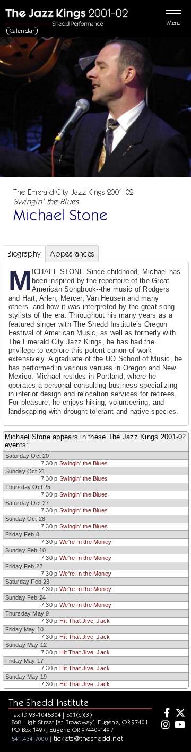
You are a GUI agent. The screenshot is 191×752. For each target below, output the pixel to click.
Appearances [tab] (72, 254)
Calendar (22, 30)
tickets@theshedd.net (89, 738)
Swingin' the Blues (83, 463)
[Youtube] (179, 725)
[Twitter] (179, 714)
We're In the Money (85, 542)
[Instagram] (164, 725)
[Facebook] (164, 714)
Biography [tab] (24, 254)
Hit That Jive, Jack (84, 621)
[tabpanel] (95, 343)
